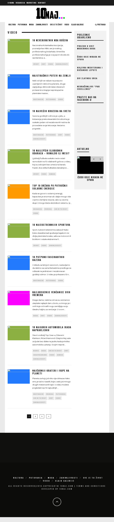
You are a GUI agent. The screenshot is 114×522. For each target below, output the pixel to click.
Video (67, 24)
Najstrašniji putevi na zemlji (51, 75)
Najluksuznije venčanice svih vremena (51, 294)
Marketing (31, 3)
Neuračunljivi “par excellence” (88, 87)
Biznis (36, 350)
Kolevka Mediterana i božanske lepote (90, 68)
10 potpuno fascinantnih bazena (48, 258)
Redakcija (20, 3)
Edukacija (37, 209)
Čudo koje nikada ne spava (89, 58)
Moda (31, 24)
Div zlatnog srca (87, 78)
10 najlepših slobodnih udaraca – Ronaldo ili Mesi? (51, 152)
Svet (44, 64)
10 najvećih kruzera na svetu (51, 111)
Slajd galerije (77, 24)
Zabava (52, 174)
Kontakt (42, 3)
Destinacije (38, 99)
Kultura (12, 24)
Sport (36, 64)
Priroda (48, 209)
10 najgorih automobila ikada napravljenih (51, 329)
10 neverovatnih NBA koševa (50, 40)
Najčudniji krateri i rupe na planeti (50, 372)
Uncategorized (40, 355)
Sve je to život (56, 24)
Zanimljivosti (42, 24)
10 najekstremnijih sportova (51, 224)
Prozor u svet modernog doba (86, 47)
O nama (11, 3)
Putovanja (22, 24)
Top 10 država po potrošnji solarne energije (50, 187)
